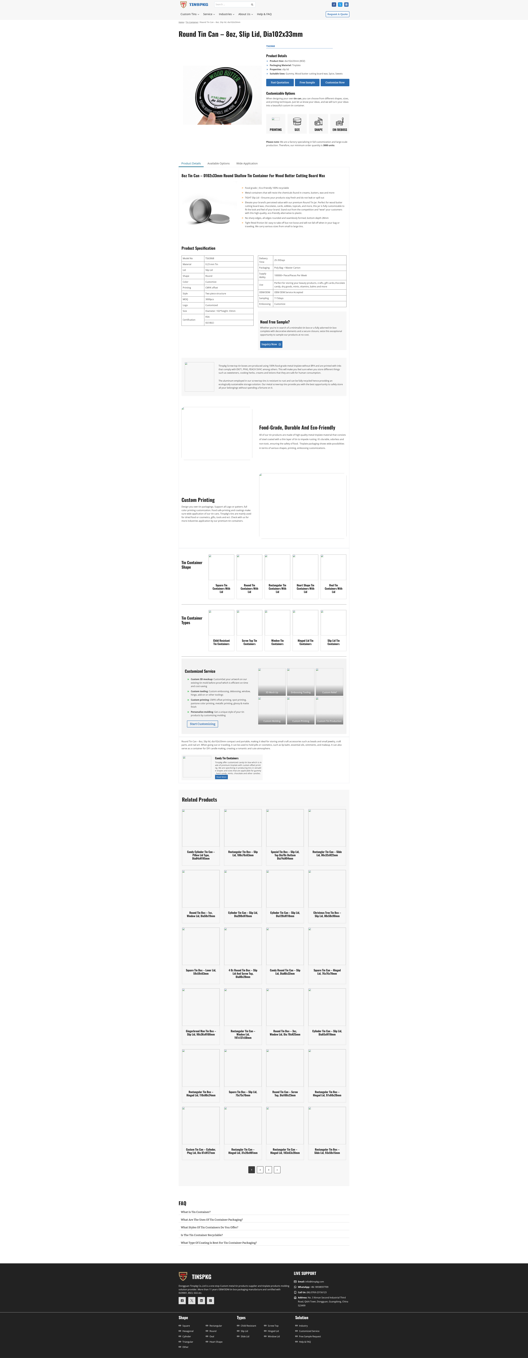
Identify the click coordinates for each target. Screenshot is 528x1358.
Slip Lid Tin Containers (334, 642)
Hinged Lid (273, 1331)
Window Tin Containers (277, 642)
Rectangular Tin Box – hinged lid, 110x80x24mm (200, 1093)
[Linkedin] (346, 4)
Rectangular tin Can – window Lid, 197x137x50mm (243, 1034)
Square (186, 1325)
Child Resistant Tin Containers (221, 642)
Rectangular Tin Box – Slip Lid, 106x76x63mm (243, 853)
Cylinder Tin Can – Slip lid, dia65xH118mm (327, 1032)
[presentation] (221, 567)
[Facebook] (334, 4)
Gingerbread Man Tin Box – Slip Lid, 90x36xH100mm (201, 1032)
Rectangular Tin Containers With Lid (277, 588)
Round (213, 1331)
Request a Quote (337, 14)
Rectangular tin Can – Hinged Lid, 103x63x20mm (285, 1151)
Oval (212, 1336)
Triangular (187, 1341)
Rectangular (216, 1325)
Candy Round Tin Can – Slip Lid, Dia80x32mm (285, 971)
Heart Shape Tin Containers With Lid (305, 588)
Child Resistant (248, 1325)
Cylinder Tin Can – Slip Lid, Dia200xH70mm (243, 914)
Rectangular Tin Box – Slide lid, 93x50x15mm (327, 1151)
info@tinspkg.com (314, 1281)
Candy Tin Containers (226, 758)
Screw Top (273, 1325)
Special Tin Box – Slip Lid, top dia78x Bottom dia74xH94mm (285, 855)
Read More (222, 777)
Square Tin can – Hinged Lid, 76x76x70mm (327, 971)
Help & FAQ (264, 14)
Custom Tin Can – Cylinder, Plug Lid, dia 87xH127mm (201, 1151)
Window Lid (274, 1336)
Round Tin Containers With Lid (249, 588)
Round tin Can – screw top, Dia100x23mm (285, 1093)
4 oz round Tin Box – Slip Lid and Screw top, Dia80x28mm (243, 973)
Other (185, 1347)
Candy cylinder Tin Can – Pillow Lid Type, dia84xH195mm (201, 855)
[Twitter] (340, 4)
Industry (303, 1325)
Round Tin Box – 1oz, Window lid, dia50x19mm (201, 914)
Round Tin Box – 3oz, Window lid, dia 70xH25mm (285, 1032)
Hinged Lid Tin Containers (305, 642)
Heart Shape (216, 1341)
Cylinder (186, 1336)
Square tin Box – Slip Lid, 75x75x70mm (243, 1093)
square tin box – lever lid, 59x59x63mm (201, 971)
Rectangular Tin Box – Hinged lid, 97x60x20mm (327, 1093)
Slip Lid (244, 1331)
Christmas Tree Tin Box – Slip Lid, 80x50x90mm (327, 914)
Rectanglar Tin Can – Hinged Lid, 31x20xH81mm (243, 1151)
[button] (272, 682)
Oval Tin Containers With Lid (333, 588)
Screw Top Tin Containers (249, 642)
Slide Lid (245, 1336)
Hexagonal (187, 1331)
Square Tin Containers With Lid (221, 588)
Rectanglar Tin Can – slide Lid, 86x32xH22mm (327, 853)
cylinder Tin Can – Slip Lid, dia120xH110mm (285, 914)
